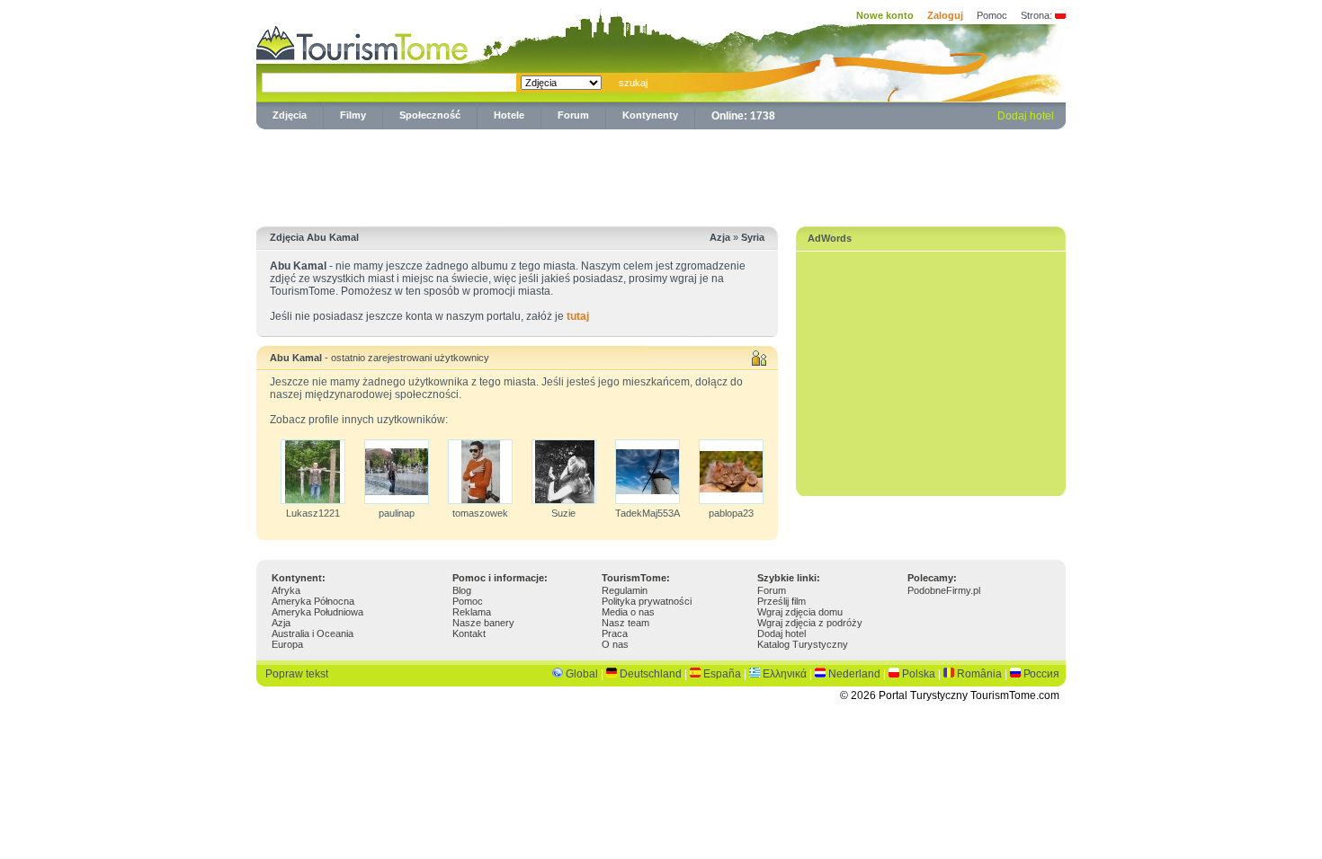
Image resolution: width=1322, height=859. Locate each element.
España (722, 674)
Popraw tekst (296, 674)
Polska (918, 674)
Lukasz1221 (313, 513)
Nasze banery (483, 622)
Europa (287, 644)
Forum (573, 115)
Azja (281, 622)
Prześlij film (781, 601)
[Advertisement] (661, 174)
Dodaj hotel (1025, 116)
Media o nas (628, 612)
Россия (1041, 674)
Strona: (1036, 15)
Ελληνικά (785, 674)
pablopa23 (731, 513)
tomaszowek (480, 513)
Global (582, 674)
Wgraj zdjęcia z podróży (809, 622)
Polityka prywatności (647, 601)
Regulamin (625, 590)
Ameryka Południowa (317, 612)
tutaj (578, 316)
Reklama (471, 612)
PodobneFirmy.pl (943, 590)
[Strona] (1060, 15)
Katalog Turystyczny (802, 644)
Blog (461, 590)
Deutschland (651, 674)
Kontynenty (650, 115)
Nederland (854, 674)
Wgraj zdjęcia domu (800, 612)
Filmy (353, 115)
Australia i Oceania (312, 633)
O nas (615, 644)
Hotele (509, 115)
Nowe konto (885, 15)
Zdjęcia (289, 115)
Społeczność (429, 115)
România (979, 674)
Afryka (286, 590)
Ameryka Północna (313, 601)
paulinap (397, 513)
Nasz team (625, 622)
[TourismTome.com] (362, 41)
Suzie (563, 513)
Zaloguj (945, 15)
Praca (615, 633)
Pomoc (992, 15)
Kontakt (469, 633)
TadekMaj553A (647, 513)
